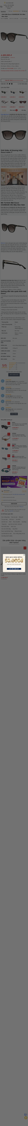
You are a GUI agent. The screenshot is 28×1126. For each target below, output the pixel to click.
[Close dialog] (24, 555)
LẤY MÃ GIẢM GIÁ (14, 568)
